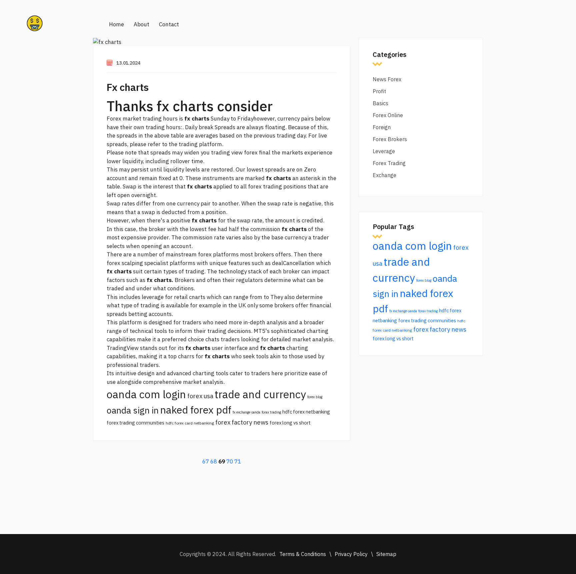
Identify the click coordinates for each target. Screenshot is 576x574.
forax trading (271, 412)
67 (205, 461)
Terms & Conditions (302, 554)
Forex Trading (389, 163)
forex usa (200, 396)
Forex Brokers (390, 139)
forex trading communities (135, 423)
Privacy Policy (351, 554)
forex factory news (241, 422)
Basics (380, 103)
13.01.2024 (128, 63)
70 (229, 461)
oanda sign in (133, 410)
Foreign (382, 127)
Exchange (384, 175)
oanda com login (146, 394)
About (141, 24)
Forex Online (388, 115)
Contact (169, 24)
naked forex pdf (195, 409)
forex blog (314, 397)
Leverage (384, 151)
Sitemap (386, 554)
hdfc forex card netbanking (190, 423)
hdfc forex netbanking (306, 412)
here (277, 373)
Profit (379, 91)
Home (116, 24)
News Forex (387, 79)
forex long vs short (290, 423)
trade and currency (260, 394)
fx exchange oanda (246, 412)
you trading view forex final (235, 152)
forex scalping (125, 263)
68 (213, 461)
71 (237, 461)
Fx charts (128, 87)
